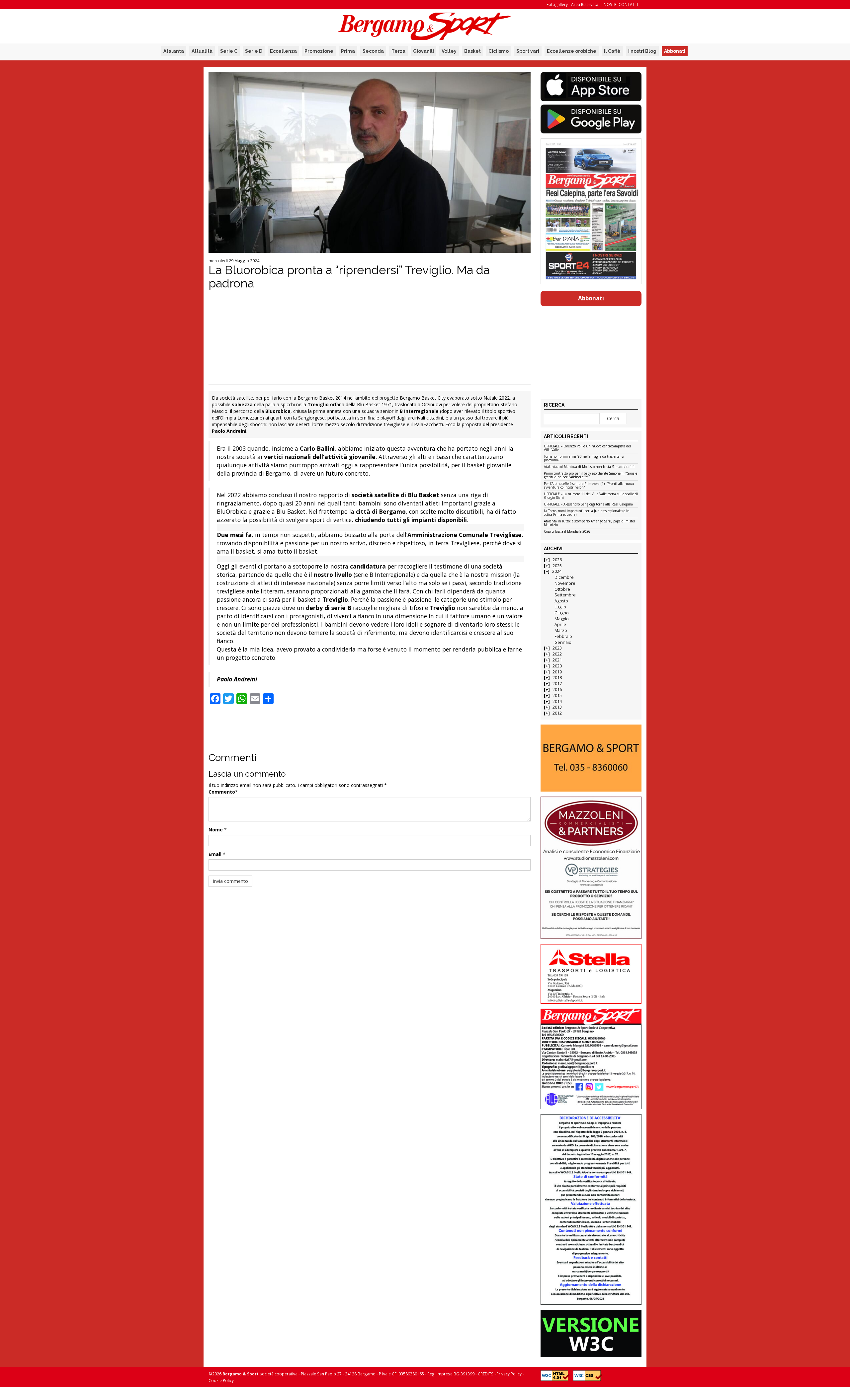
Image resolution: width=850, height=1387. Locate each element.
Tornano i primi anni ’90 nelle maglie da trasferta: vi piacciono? (584, 458)
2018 (557, 677)
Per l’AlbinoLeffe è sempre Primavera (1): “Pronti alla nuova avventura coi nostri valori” (589, 486)
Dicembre (564, 577)
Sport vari (527, 51)
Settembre (565, 595)
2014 (557, 701)
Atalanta (173, 51)
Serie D (253, 51)
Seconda (373, 51)
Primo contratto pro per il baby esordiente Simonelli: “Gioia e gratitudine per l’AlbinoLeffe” (590, 475)
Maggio (561, 619)
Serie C (228, 51)
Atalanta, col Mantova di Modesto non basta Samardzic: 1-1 (589, 467)
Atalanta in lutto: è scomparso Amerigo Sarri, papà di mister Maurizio (589, 523)
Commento (222, 792)
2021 (557, 660)
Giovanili (423, 51)
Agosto (561, 601)
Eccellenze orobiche (571, 51)
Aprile (560, 624)
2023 (557, 648)
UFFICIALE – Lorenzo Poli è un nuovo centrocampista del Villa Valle (587, 448)
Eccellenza (283, 51)
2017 (557, 683)
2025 (557, 566)
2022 (557, 654)
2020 (557, 666)
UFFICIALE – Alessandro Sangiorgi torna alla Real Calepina (588, 504)
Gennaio (562, 642)
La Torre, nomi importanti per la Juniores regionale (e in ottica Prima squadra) (587, 513)
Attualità (202, 51)
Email (215, 854)
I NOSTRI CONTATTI (620, 4)
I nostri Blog (642, 51)
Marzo (560, 630)
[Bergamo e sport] (591, 758)
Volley (449, 51)
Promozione (318, 51)
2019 (557, 672)
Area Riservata (584, 4)
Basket (472, 51)
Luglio (560, 607)
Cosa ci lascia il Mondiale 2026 (567, 532)
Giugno (561, 613)
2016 (557, 689)
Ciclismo (498, 51)
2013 (557, 707)
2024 (556, 571)
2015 (557, 695)
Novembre (564, 583)
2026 (557, 560)
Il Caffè (612, 51)
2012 (557, 713)
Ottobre (562, 589)
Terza (398, 51)
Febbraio (563, 636)
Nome (216, 829)
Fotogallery (557, 4)
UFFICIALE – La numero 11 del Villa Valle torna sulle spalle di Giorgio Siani (591, 496)
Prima (348, 51)
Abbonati (674, 51)
